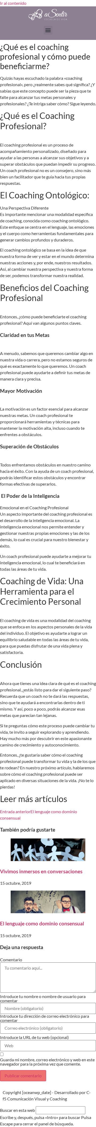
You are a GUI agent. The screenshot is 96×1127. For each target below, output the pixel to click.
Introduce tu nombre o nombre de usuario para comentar (43, 998)
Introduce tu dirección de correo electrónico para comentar (44, 1018)
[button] (48, 30)
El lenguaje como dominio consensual (42, 923)
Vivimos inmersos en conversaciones (41, 871)
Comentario (11, 960)
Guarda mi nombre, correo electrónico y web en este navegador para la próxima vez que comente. (47, 1062)
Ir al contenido (13, 3)
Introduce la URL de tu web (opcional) (34, 1037)
